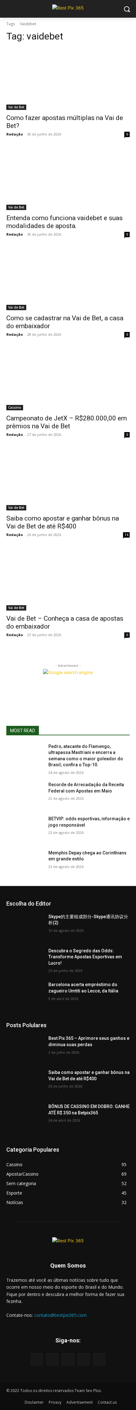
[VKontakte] (99, 1359)
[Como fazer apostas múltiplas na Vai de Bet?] (68, 79)
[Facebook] (52, 1359)
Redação (14, 134)
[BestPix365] (68, 7)
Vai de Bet (16, 107)
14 (126, 535)
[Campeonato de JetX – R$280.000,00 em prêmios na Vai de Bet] (68, 379)
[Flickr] (68, 1359)
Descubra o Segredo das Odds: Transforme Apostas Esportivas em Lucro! (85, 957)
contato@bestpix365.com (60, 1315)
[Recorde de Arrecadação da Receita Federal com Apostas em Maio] (24, 795)
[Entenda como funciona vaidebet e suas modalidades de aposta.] (68, 179)
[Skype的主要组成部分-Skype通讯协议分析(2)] (24, 927)
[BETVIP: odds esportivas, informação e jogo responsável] (24, 829)
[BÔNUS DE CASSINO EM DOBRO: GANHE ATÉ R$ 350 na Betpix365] (24, 1117)
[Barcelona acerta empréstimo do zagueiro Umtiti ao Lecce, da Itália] (24, 995)
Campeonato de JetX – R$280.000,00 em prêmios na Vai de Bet (66, 422)
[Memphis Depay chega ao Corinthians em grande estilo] (24, 863)
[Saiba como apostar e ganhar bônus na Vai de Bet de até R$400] (68, 479)
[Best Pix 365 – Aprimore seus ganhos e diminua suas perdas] (24, 1048)
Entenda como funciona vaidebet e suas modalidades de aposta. (64, 222)
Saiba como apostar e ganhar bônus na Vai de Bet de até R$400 (62, 522)
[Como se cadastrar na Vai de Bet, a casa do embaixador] (68, 279)
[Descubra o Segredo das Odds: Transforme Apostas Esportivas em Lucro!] (24, 961)
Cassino (14, 407)
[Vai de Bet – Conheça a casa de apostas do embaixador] (68, 580)
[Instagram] (83, 1359)
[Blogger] (37, 1359)
